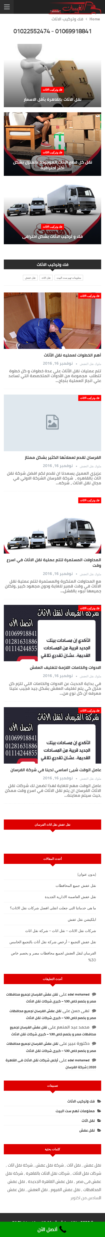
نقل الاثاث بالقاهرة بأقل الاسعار (53, 99)
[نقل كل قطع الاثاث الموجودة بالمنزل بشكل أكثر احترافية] (52, 144)
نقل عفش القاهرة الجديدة (50, 1181)
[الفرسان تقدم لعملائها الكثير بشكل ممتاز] (52, 423)
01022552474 (32, 31)
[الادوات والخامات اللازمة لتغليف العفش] (52, 633)
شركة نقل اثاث (20, 1165)
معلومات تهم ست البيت (69, 277)
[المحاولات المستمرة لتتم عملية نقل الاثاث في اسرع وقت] (52, 525)
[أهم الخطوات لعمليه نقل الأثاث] (52, 320)
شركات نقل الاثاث (87, 1173)
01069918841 (73, 31)
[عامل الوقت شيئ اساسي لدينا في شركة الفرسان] (52, 735)
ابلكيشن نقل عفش (82, 919)
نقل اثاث (46, 277)
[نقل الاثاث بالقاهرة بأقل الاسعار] (52, 75)
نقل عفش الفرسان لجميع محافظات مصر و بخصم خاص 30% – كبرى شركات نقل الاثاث (51, 997)
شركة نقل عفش (50, 1165)
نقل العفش (38, 1189)
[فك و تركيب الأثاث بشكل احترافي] (52, 212)
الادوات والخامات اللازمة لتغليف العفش (65, 667)
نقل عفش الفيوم (65, 1189)
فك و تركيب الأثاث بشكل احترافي (52, 236)
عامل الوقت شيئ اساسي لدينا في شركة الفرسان (55, 770)
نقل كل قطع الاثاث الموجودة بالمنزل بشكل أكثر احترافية (52, 165)
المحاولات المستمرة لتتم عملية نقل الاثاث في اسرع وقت (54, 562)
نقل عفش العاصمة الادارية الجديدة (70, 897)
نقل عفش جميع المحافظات (76, 885)
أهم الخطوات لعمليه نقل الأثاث (72, 355)
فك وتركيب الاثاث (52, 89)
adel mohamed (78, 994)
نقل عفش (30, 277)
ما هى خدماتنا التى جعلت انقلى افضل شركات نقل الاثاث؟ (53, 908)
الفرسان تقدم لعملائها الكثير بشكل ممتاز (63, 457)
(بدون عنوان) (86, 874)
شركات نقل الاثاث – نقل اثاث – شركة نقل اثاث (60, 930)
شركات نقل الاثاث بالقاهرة (48, 1173)
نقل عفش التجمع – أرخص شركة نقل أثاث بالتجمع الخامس (52, 942)
